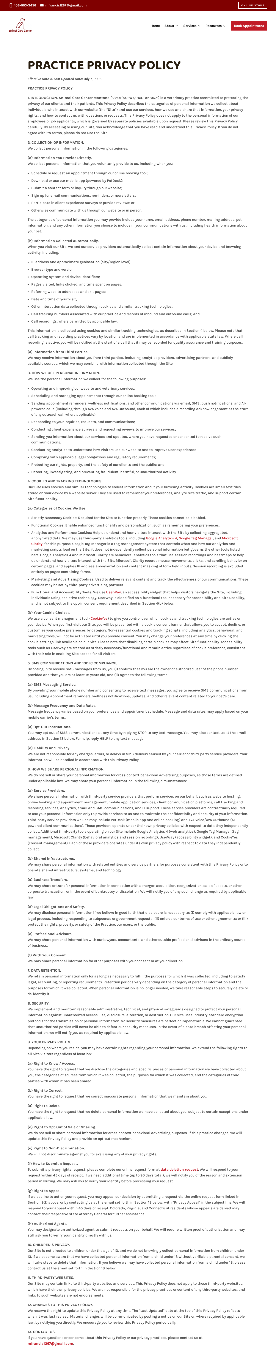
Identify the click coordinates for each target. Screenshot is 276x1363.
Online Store (252, 5)
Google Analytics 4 (161, 538)
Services (189, 26)
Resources (213, 26)
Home (155, 26)
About (169, 26)
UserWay (113, 592)
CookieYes (99, 618)
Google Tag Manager (196, 538)
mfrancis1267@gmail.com (66, 5)
